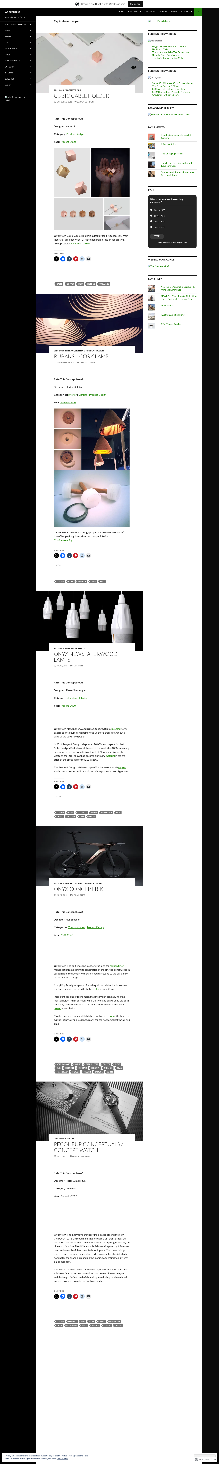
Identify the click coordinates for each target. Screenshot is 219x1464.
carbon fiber (117, 965)
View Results (164, 242)
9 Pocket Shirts (169, 144)
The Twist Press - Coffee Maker (168, 58)
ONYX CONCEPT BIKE (80, 889)
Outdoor (9, 67)
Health (8, 37)
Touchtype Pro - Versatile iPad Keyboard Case (176, 164)
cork (70, 581)
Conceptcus (13, 11)
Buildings (9, 79)
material (110, 755)
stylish (87, 1072)
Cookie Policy (62, 1458)
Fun (6, 43)
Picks (162, 12)
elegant (95, 1068)
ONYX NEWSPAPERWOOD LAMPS (86, 657)
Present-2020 (68, 141)
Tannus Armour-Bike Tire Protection (170, 52)
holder (91, 284)
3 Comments (78, 895)
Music (7, 55)
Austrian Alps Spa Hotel (173, 314)
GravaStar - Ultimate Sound (166, 94)
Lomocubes (167, 305)
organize (104, 284)
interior (82, 581)
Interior (69, 351)
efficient (69, 1068)
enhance (108, 1068)
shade (60, 816)
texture (71, 816)
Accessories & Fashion (15, 24)
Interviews (150, 12)
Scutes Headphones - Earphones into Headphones (177, 173)
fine (83, 1321)
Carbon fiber (92, 1064)
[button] (72, 173)
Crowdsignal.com (179, 242)
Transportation (92, 883)
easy (59, 1068)
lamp (93, 581)
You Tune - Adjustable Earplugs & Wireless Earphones (178, 288)
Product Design (73, 90)
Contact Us (186, 12)
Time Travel (133, 12)
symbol (99, 1072)
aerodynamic (63, 1064)
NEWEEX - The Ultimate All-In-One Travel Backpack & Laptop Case (179, 297)
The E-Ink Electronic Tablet (166, 86)
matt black (62, 1072)
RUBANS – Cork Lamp (81, 356)
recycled (116, 728)
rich (118, 813)
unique (118, 1325)
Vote (157, 236)
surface (95, 1325)
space (84, 1325)
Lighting (80, 351)
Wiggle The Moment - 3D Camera (169, 46)
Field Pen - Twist (160, 49)
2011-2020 (59, 90)
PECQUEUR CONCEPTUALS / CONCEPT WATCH (88, 1147)
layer (59, 1325)
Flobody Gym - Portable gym (166, 55)
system (107, 1325)
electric (96, 988)
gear (119, 1068)
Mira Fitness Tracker (171, 324)
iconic (101, 1321)
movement (71, 1325)
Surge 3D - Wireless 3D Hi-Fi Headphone (172, 83)
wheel (110, 1072)
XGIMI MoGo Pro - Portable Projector (171, 91)
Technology (11, 49)
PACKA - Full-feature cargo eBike (168, 89)
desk (80, 284)
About (174, 12)
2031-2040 (59, 883)
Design (8, 85)
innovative (114, 1321)
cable (59, 284)
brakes (78, 1064)
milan (94, 813)
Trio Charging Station (172, 153)
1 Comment (78, 666)
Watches (69, 1138)
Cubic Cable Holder (81, 95)
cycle (117, 1064)
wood (91, 816)
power (57, 1008)
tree (82, 816)
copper (70, 284)
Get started (135, 4)
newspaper (106, 813)
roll (102, 581)
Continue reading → (82, 243)
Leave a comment (86, 102)
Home (121, 12)
